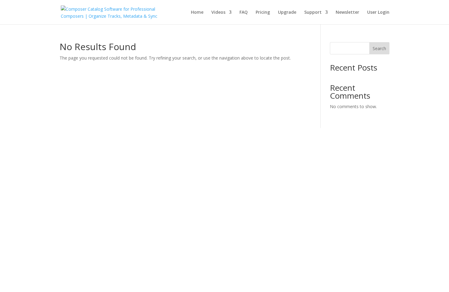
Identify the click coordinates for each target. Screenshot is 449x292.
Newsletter (347, 12)
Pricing (263, 12)
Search (379, 48)
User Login (378, 12)
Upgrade (287, 12)
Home (197, 12)
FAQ (243, 12)
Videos (218, 12)
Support (313, 12)
